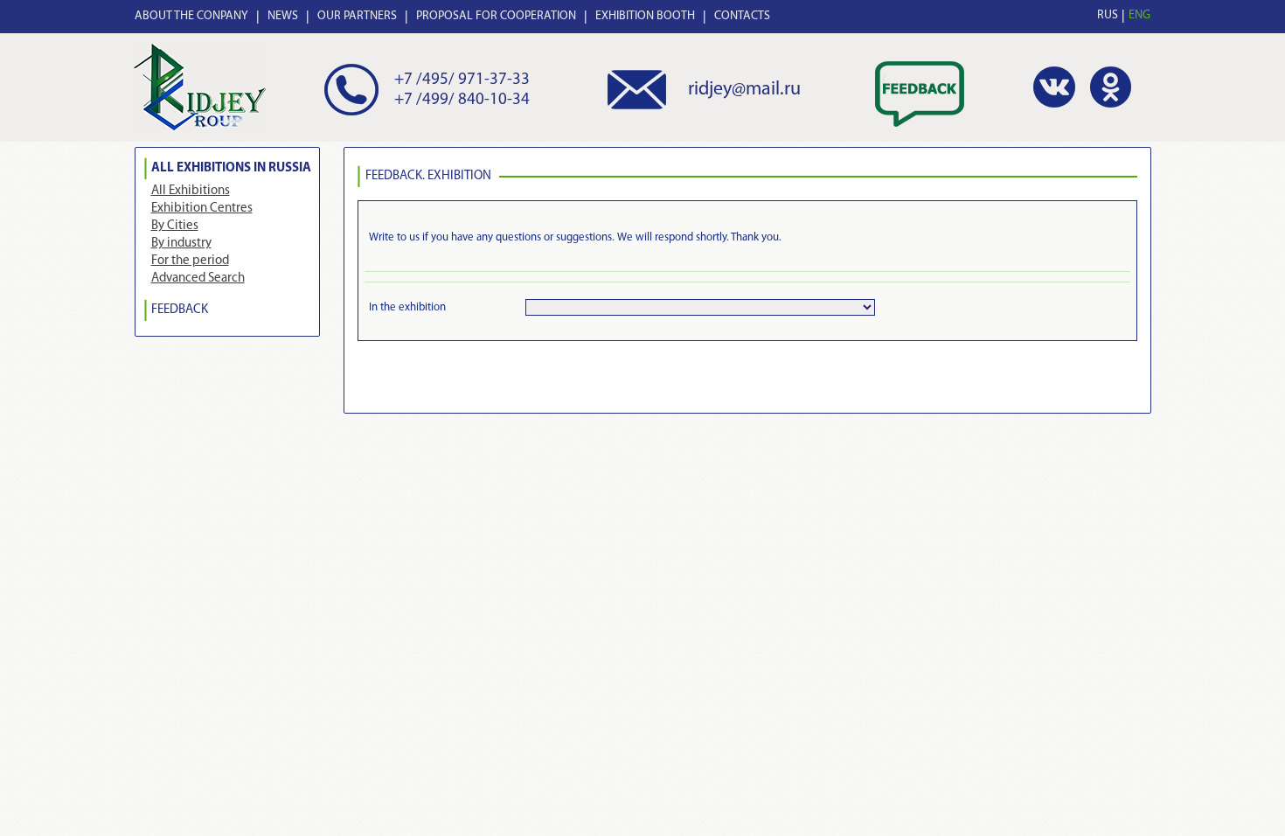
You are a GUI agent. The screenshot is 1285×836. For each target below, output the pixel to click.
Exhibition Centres (202, 208)
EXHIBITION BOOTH (645, 16)
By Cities (174, 226)
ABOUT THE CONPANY (191, 16)
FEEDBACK (179, 310)
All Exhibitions (190, 191)
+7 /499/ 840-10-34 (462, 100)
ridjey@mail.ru (744, 90)
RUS (1107, 15)
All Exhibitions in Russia (231, 168)
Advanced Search (198, 278)
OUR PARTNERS (357, 16)
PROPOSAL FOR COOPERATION (496, 16)
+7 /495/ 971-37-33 (462, 80)
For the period (190, 261)
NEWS (282, 16)
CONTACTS (742, 16)
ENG (1139, 15)
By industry (181, 243)
